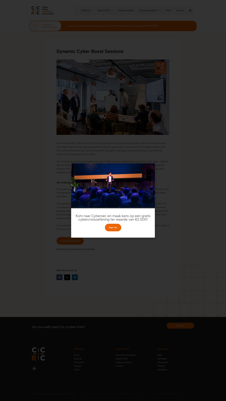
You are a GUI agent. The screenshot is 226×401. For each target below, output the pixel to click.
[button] (151, 167)
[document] (113, 200)
